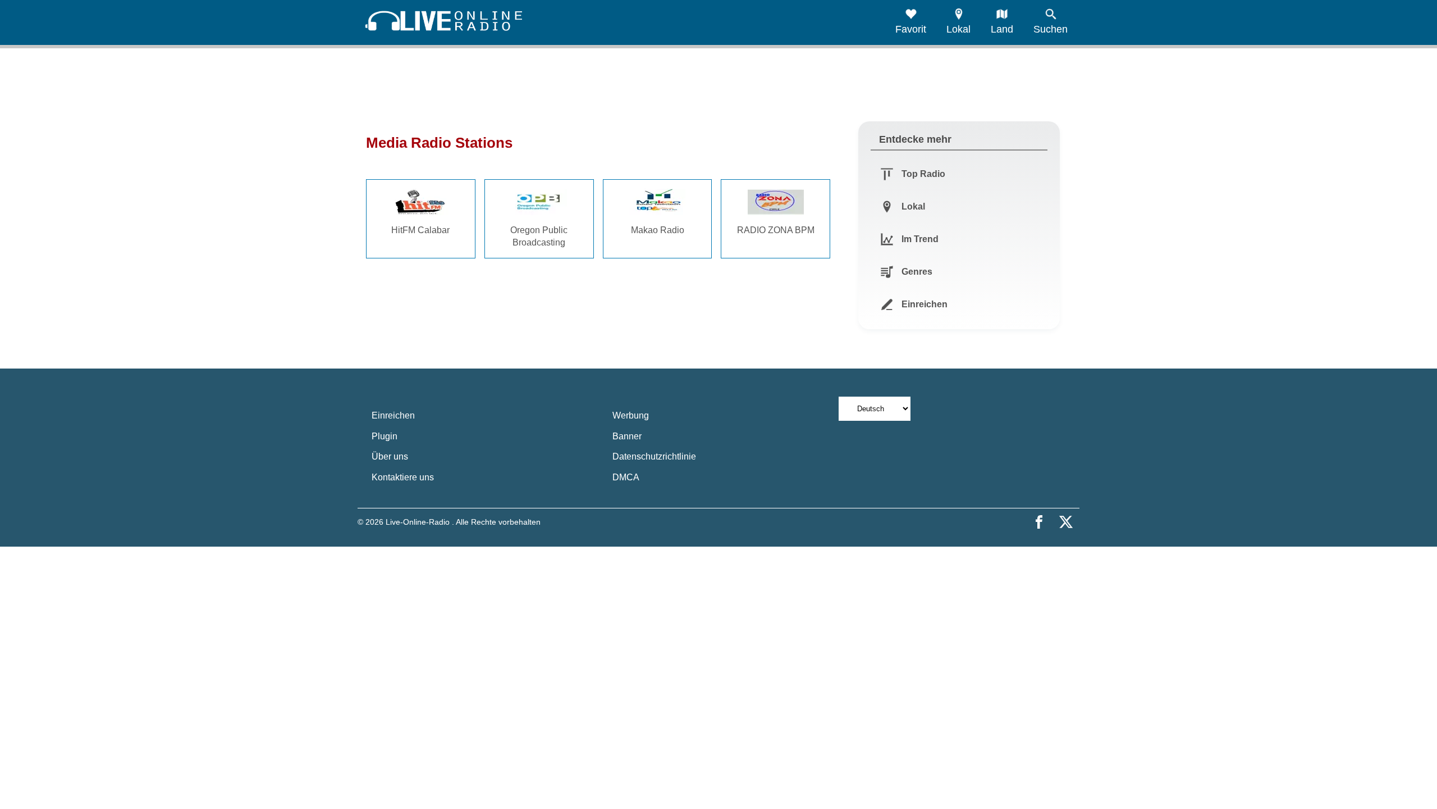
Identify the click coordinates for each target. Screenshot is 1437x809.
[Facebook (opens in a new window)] (1039, 521)
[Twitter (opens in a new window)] (1065, 521)
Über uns (390, 456)
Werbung (630, 415)
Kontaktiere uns (403, 477)
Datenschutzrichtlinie (654, 456)
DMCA (625, 477)
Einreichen (393, 415)
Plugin (384, 436)
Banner (627, 436)
